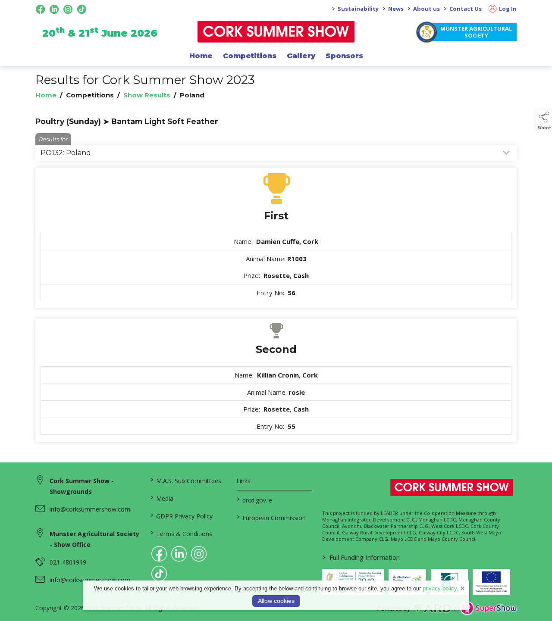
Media (162, 497)
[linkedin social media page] (54, 9)
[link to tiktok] (159, 573)
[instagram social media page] (68, 9)
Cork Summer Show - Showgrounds (82, 486)
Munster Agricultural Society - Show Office (94, 539)
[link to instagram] (199, 554)
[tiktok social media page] (82, 9)
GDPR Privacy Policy (182, 515)
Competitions (249, 55)
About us (426, 8)
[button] (544, 120)
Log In (507, 8)
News (396, 8)
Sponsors (344, 55)
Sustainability (358, 8)
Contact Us (465, 8)
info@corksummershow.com (90, 509)
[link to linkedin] (179, 554)
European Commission (270, 517)
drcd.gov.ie (254, 499)
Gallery (301, 55)
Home (201, 55)
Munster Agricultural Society (476, 32)
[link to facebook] (159, 554)
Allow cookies (276, 600)
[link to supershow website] (488, 608)
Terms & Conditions (181, 533)
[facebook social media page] (40, 9)
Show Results (146, 95)
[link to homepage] (276, 31)
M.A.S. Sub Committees (186, 480)
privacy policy (440, 588)
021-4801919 (68, 562)
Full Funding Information (361, 557)
